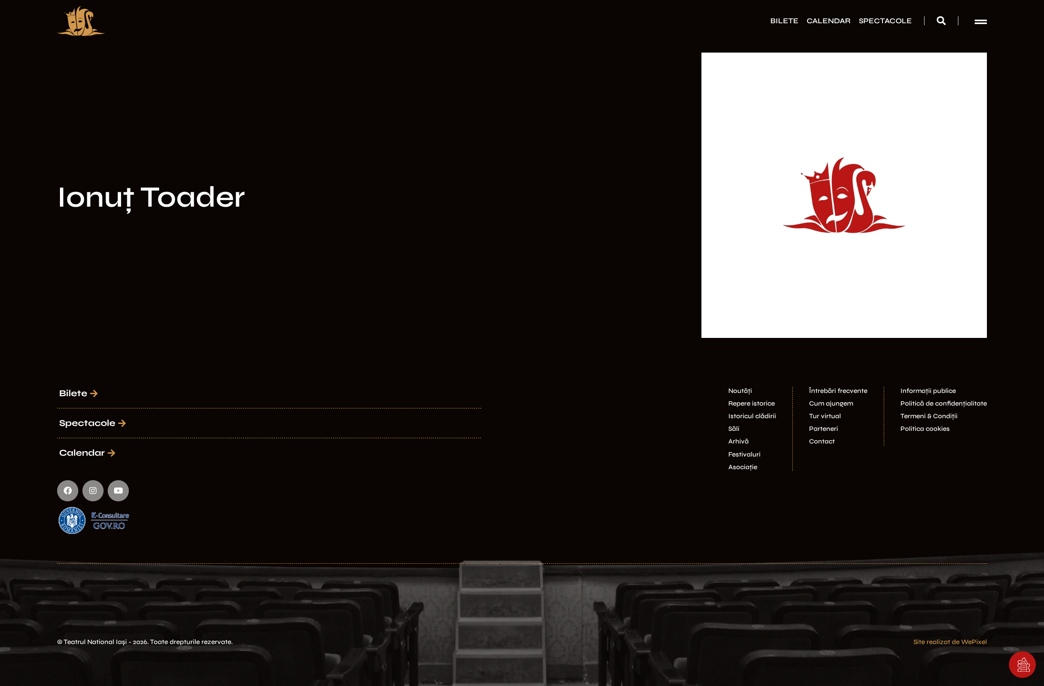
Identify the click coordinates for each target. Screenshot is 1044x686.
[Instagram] (93, 490)
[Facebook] (67, 490)
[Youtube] (118, 490)
